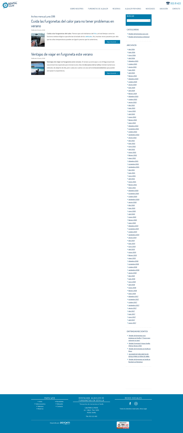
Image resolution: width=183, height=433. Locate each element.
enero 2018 (132, 293)
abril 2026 (131, 58)
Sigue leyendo (112, 42)
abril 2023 (131, 114)
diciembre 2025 (133, 61)
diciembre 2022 (133, 126)
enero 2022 (132, 158)
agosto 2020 (132, 202)
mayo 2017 (132, 317)
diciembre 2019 (133, 226)
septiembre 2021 (133, 167)
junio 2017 (131, 314)
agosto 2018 (132, 273)
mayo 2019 (132, 246)
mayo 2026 (132, 55)
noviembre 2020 (133, 193)
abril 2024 (131, 90)
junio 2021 (131, 173)
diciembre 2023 (133, 96)
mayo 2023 (132, 111)
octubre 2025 (132, 64)
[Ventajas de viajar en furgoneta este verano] (39, 75)
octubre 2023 (132, 99)
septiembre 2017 (133, 305)
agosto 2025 (132, 67)
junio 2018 (131, 279)
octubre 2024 (132, 82)
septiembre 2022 (133, 135)
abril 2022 (131, 149)
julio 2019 (131, 240)
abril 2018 (131, 285)
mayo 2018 (132, 282)
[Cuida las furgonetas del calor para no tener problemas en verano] (39, 46)
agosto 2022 (132, 138)
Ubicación (164, 9)
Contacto (176, 9)
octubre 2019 (132, 232)
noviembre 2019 (133, 229)
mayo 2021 (132, 176)
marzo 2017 (132, 323)
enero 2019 (132, 258)
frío (95, 33)
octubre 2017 (132, 302)
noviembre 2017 (133, 299)
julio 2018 (131, 276)
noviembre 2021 (133, 164)
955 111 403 (175, 3)
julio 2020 (131, 205)
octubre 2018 (132, 267)
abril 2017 (131, 320)
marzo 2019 (132, 252)
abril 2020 (131, 214)
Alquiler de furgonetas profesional (138, 37)
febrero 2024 (132, 93)
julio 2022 (131, 141)
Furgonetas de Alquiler (98, 9)
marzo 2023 (132, 117)
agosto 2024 (132, 85)
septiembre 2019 (133, 235)
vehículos (88, 36)
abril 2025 (131, 73)
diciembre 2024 (133, 79)
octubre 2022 (132, 132)
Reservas (116, 9)
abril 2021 (131, 179)
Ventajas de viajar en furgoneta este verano (62, 54)
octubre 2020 (132, 196)
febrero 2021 (132, 185)
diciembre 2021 (133, 161)
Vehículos (41, 406)
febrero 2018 (132, 290)
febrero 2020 (132, 220)
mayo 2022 (132, 146)
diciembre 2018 (133, 261)
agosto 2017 (132, 308)
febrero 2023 (132, 120)
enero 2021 (132, 188)
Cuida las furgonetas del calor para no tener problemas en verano (72, 23)
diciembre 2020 (133, 190)
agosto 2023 (132, 102)
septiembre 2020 (133, 199)
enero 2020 (132, 223)
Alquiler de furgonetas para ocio (138, 34)
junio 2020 (131, 208)
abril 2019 (131, 249)
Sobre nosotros (76, 9)
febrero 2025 (132, 76)
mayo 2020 (132, 211)
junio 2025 (131, 70)
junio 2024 (131, 88)
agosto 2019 (132, 237)
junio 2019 (131, 243)
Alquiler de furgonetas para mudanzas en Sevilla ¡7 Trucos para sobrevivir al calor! (139, 338)
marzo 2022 (132, 152)
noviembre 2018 (133, 264)
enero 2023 (132, 123)
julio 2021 (131, 170)
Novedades (150, 9)
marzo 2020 (132, 217)
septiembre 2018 (133, 270)
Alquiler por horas (133, 9)
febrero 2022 (132, 155)
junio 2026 (131, 52)
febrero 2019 (132, 255)
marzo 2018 (132, 288)
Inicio (40, 401)
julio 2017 (131, 311)
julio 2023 (131, 105)
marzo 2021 (132, 182)
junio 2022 (131, 143)
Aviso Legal (143, 409)
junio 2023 (131, 108)
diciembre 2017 (133, 296)
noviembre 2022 (133, 129)
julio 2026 (131, 49)
